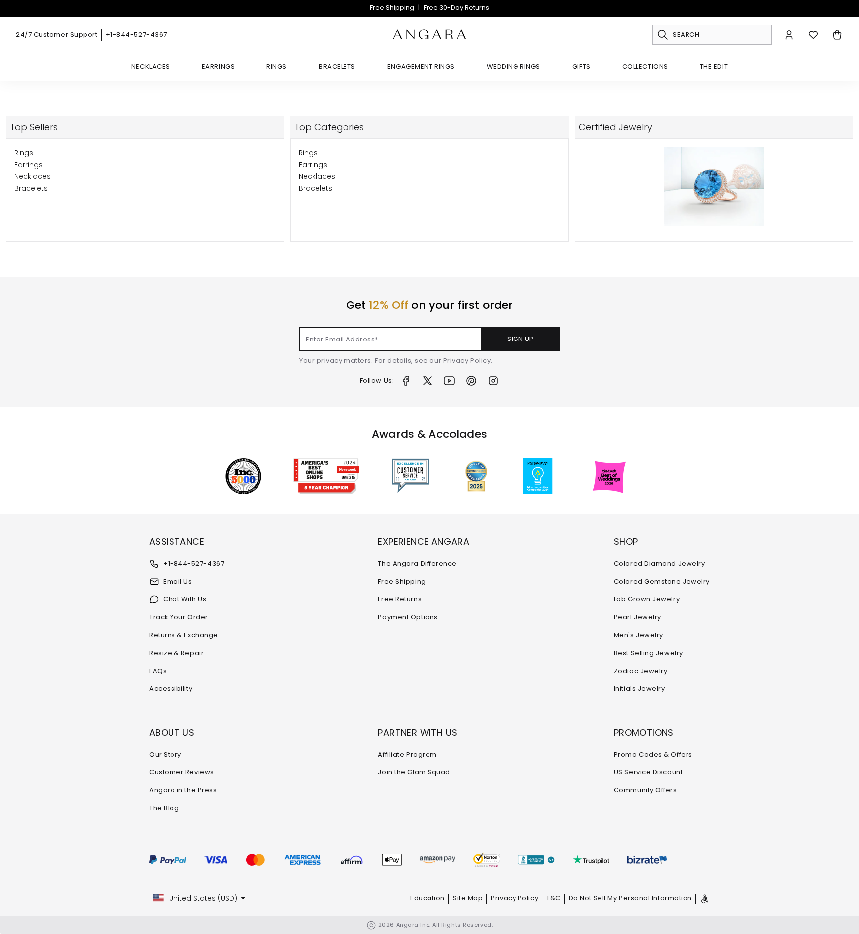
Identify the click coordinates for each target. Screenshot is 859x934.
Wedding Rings (513, 66)
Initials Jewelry (639, 688)
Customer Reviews (181, 772)
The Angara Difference (417, 563)
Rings (276, 66)
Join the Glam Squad (414, 772)
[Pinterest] (471, 381)
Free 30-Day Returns (456, 7)
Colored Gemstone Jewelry (662, 581)
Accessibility (170, 688)
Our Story (165, 754)
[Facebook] (406, 381)
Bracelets (337, 66)
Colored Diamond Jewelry (659, 563)
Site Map (468, 898)
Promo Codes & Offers (653, 754)
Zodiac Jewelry (641, 671)
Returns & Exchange (183, 635)
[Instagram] (493, 381)
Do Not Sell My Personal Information (630, 898)
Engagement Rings (421, 66)
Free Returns (400, 599)
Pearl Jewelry (637, 617)
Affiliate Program (407, 754)
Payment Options (407, 617)
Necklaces (150, 66)
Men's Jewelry (638, 635)
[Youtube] (449, 381)
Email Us (177, 581)
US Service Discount (648, 772)
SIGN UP (520, 338)
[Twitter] (427, 381)
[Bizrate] (647, 860)
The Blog (164, 808)
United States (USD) (203, 898)
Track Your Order (178, 617)
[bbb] (536, 860)
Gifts (581, 66)
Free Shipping (392, 7)
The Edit (714, 66)
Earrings (218, 66)
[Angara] (429, 35)
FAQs (158, 671)
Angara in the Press (183, 790)
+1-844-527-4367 (136, 34)
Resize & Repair (176, 653)
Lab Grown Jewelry (647, 599)
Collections (645, 66)
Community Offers (645, 790)
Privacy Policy (467, 360)
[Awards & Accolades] (410, 476)
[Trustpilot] (591, 860)
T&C (553, 898)
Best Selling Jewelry (648, 653)
